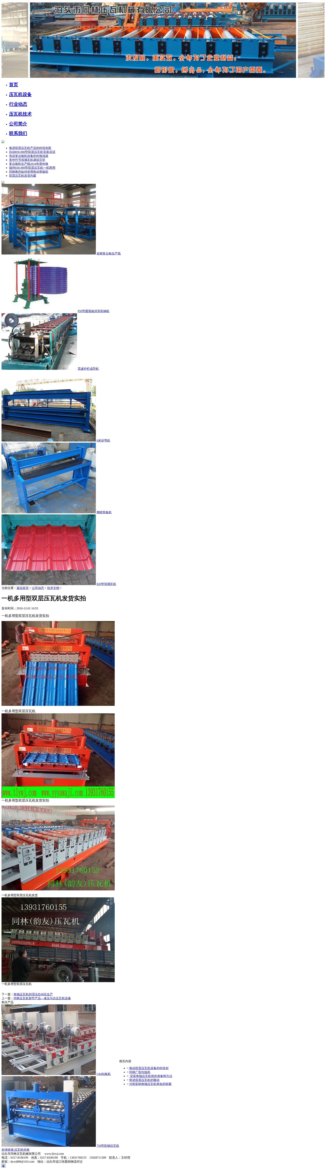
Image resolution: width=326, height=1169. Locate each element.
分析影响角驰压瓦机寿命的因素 (150, 1084)
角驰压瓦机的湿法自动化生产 (33, 994)
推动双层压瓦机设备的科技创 (148, 1068)
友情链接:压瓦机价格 (15, 1149)
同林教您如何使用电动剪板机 (28, 171)
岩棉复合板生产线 (109, 253)
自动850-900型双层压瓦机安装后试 (32, 152)
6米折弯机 (103, 440)
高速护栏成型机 (88, 368)
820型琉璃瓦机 (106, 584)
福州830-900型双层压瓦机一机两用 (32, 167)
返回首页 (23, 588)
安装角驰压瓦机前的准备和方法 (150, 1076)
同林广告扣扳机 (139, 1072)
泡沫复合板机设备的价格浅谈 (28, 155)
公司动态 (38, 588)
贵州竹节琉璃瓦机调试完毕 (27, 159)
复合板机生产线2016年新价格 (28, 163)
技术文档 (53, 588)
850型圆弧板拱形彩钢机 (93, 311)
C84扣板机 (104, 1074)
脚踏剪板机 (104, 512)
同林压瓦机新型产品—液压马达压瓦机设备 (42, 998)
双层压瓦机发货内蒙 (22, 175)
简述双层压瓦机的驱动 (144, 1080)
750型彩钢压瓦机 (108, 1145)
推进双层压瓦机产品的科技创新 (30, 148)
